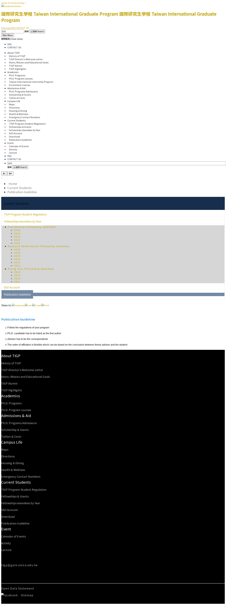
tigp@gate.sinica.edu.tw (19, 565)
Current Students (19, 188)
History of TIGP (11, 363)
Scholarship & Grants (15, 430)
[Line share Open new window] (28, 305)
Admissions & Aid (16, 415)
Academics (10, 395)
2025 (17, 230)
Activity (6, 543)
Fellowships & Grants (15, 496)
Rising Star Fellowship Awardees (31, 269)
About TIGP (10, 355)
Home (12, 184)
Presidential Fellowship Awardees (32, 227)
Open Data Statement (17, 588)
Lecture (13, 152)
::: (25, 2)
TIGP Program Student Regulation (23, 489)
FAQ (13, 27)
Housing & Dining (12, 463)
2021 (17, 243)
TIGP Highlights (17, 68)
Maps (4, 449)
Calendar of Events (19, 146)
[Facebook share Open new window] (18, 305)
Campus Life (11, 442)
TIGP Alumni (9, 383)
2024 (17, 233)
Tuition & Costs (17, 97)
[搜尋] (37, 31)
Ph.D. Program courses (16, 410)
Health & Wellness (13, 470)
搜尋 (26, 31)
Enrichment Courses (19, 85)
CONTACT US (22, 27)
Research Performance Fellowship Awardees (39, 246)
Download (8, 516)
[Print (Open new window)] (45, 305)
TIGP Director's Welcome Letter (22, 370)
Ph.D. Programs (11, 403)
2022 (17, 240)
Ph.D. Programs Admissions (19, 423)
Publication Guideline (20, 139)
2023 (17, 236)
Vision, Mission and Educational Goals (29, 62)
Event (6, 529)
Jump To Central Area (12, 2)
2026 (17, 249)
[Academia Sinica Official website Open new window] (11, 6)
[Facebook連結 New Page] (10, 595)
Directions (8, 456)
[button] (12, 38)
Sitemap (5, 27)
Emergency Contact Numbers (24, 117)
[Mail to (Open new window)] (36, 305)
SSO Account (9, 510)
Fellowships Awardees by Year (24, 130)
